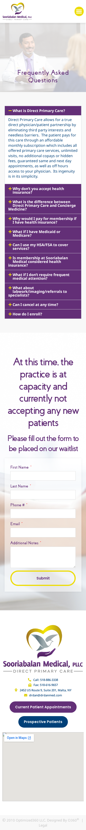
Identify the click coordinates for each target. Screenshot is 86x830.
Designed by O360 (63, 820)
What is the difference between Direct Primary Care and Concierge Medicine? (42, 205)
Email (15, 524)
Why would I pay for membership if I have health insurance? (44, 220)
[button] (79, 11)
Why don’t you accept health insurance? (38, 190)
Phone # (17, 505)
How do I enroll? (27, 314)
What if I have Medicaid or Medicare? (36, 233)
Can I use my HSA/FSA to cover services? (40, 246)
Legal (43, 825)
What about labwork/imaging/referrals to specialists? (37, 291)
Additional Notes (24, 543)
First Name (20, 467)
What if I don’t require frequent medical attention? (41, 276)
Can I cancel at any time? (35, 304)
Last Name (19, 486)
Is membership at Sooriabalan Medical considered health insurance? (38, 261)
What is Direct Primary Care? (39, 110)
